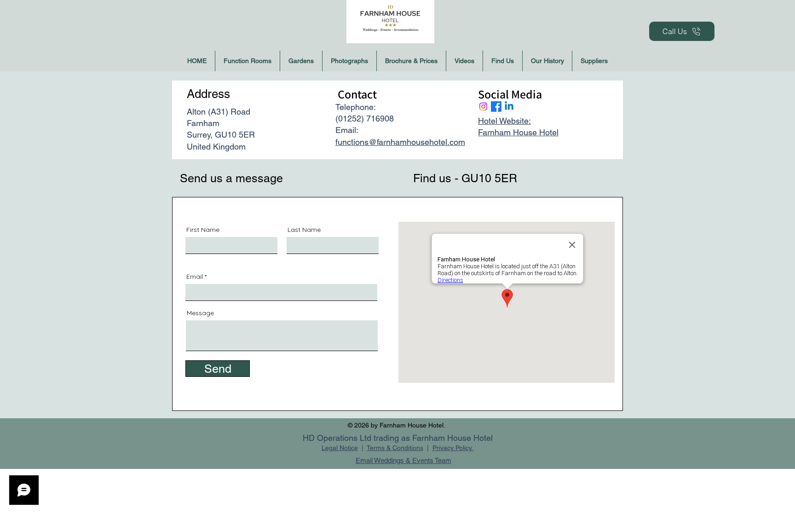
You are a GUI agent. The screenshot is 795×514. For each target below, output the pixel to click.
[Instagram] (483, 106)
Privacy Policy (453, 447)
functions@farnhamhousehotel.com (400, 142)
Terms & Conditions (395, 447)
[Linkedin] (509, 106)
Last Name (304, 229)
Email (194, 276)
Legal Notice (340, 447)
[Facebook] (496, 106)
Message (200, 313)
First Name (202, 229)
